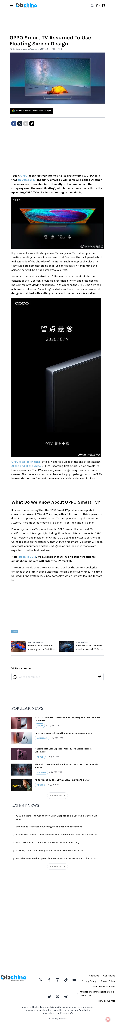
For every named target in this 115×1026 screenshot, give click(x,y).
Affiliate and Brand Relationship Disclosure (97, 993)
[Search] (92, 5)
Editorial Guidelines (104, 986)
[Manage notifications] (108, 1019)
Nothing (42, 738)
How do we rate (106, 1000)
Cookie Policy (107, 981)
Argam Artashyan (23, 49)
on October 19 (26, 179)
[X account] (41, 980)
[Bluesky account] (49, 996)
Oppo (15, 632)
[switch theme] (98, 5)
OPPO (24, 175)
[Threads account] (57, 996)
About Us (94, 975)
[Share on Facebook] (13, 123)
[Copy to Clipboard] (31, 123)
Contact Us (109, 975)
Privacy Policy (88, 981)
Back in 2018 (27, 556)
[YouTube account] (74, 980)
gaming (41, 772)
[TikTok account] (66, 980)
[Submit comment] (99, 677)
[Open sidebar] (11, 5)
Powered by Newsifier (57, 1019)
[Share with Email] (25, 123)
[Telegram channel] (66, 996)
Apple (40, 756)
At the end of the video (26, 466)
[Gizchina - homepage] (26, 5)
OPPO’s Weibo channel (26, 461)
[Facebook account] (49, 980)
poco (40, 725)
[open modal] (103, 5)
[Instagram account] (57, 980)
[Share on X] (19, 123)
